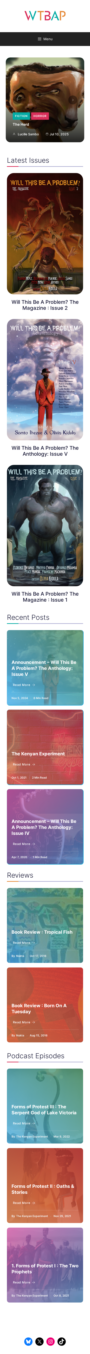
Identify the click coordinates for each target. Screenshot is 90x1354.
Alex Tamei (26, 134)
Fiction (41, 116)
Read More (21, 685)
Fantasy (22, 116)
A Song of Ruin (26, 124)
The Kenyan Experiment (38, 754)
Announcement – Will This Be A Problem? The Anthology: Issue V (44, 668)
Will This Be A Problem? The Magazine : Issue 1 (45, 597)
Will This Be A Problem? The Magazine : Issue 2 (45, 305)
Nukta (20, 956)
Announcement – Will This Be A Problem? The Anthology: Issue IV (44, 827)
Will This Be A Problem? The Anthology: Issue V (45, 451)
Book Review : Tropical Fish (42, 932)
